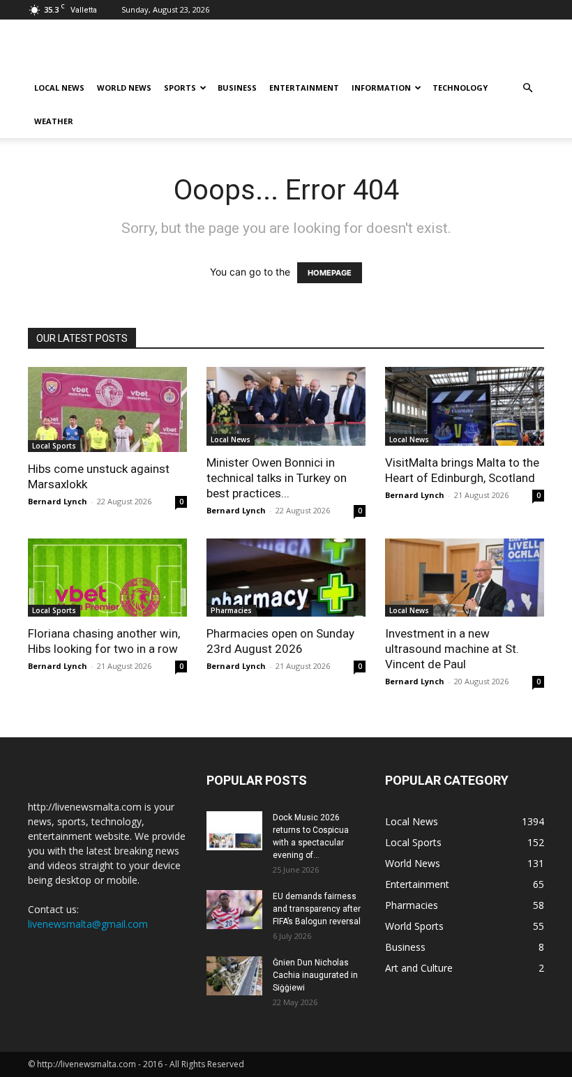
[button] (527, 88)
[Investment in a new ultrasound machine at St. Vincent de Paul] (464, 577)
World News (124, 87)
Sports (180, 87)
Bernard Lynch (57, 501)
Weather (53, 121)
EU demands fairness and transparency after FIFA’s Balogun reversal (317, 908)
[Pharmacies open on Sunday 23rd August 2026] (286, 577)
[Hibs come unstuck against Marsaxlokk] (107, 409)
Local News (59, 87)
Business (237, 87)
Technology (460, 87)
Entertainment (304, 87)
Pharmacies (231, 610)
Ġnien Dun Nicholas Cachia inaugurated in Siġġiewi (315, 975)
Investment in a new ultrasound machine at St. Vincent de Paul (452, 648)
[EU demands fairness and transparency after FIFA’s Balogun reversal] (234, 909)
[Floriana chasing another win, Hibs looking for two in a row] (107, 577)
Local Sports (54, 446)
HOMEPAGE (330, 273)
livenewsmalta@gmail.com (88, 924)
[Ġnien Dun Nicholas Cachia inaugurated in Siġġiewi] (234, 975)
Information (381, 87)
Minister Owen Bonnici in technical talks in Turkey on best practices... (276, 477)
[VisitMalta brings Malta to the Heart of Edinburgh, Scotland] (464, 406)
